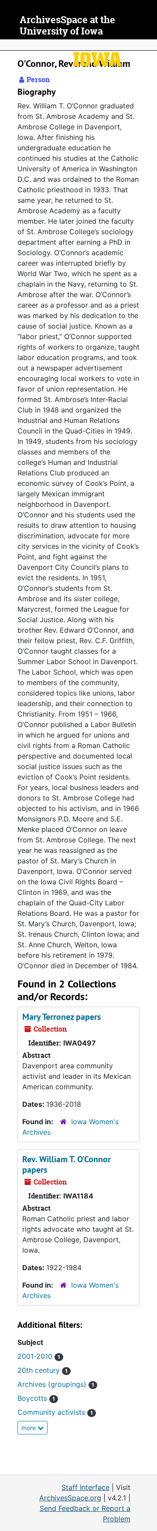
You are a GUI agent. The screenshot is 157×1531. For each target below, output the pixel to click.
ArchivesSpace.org (70, 1497)
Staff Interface (85, 1487)
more (29, 1427)
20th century (42, 1370)
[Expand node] (148, 45)
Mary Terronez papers (61, 1016)
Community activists (55, 1412)
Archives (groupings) (55, 1384)
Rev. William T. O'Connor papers (66, 1164)
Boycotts (36, 1398)
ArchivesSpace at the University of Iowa (67, 25)
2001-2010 (38, 1356)
